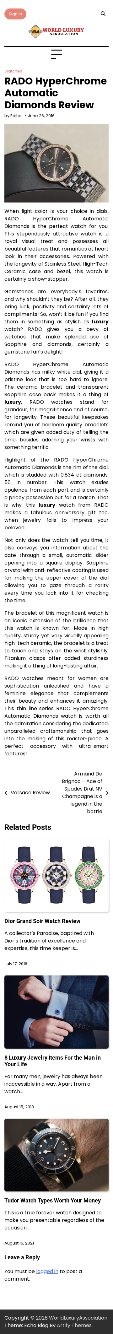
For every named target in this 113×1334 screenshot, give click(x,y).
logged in (47, 1271)
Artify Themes (74, 1325)
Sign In (15, 14)
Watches (13, 71)
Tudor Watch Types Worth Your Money (52, 1200)
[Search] (103, 13)
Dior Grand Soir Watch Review (42, 921)
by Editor (13, 116)
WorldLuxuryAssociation (78, 1317)
